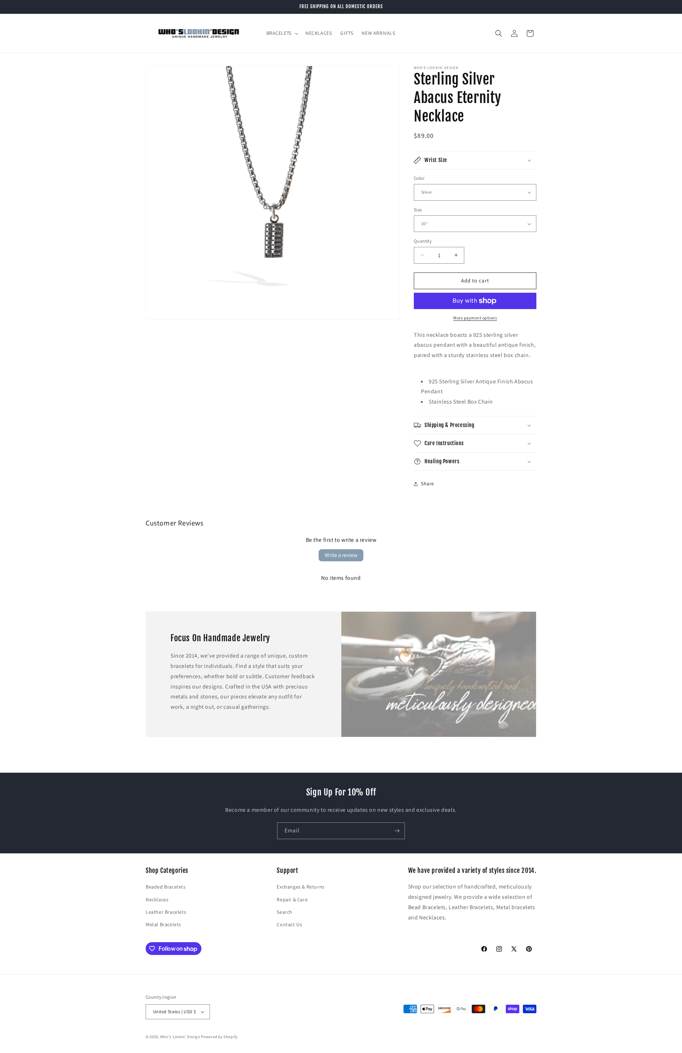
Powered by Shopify (219, 1036)
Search (284, 912)
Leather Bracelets (166, 912)
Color (419, 178)
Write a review (341, 555)
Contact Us (289, 924)
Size (418, 210)
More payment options (475, 317)
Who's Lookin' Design (180, 1036)
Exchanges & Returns (300, 887)
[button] (281, 33)
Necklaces (157, 899)
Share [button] (427, 483)
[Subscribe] (397, 830)
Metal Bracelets (163, 924)
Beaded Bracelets (166, 887)
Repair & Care (292, 899)
